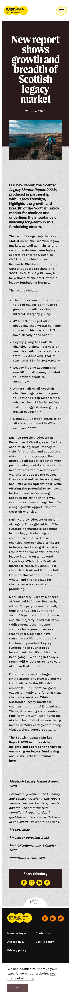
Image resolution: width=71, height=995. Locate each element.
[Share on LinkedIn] (39, 883)
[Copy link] (47, 883)
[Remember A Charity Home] (16, 10)
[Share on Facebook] (24, 883)
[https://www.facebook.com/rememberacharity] (45, 918)
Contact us (43, 933)
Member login (16, 933)
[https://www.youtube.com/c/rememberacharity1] (61, 918)
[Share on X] (32, 883)
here (12, 760)
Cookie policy (45, 941)
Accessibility (15, 941)
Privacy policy (16, 950)
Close (18, 987)
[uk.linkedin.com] (53, 918)
